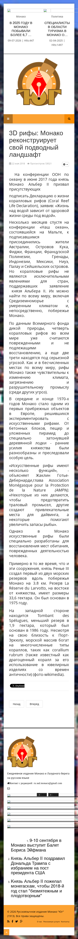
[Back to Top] (6, 932)
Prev (44, 794)
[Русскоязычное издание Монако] (39, 82)
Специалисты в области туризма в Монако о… (57, 28)
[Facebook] (13, 921)
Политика (57, 16)
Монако (21, 16)
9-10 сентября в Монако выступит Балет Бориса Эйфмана (36, 845)
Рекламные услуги (51, 921)
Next (56, 794)
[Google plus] (22, 921)
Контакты (65, 921)
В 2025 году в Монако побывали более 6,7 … (21, 28)
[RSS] (9, 921)
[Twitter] (17, 921)
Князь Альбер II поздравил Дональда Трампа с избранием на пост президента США (38, 865)
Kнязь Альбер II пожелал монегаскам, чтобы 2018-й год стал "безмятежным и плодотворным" (37, 888)
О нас (39, 921)
